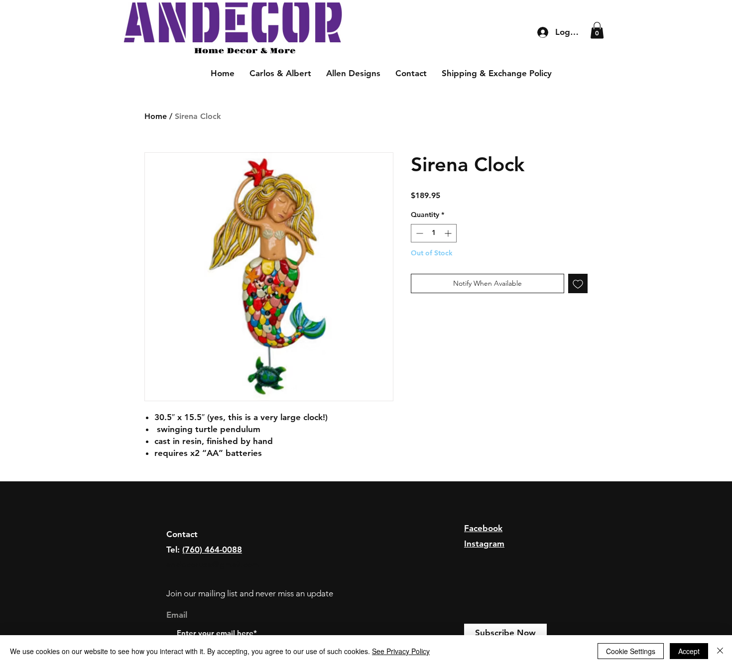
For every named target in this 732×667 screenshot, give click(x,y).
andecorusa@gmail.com (212, 564)
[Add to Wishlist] (578, 283)
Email (176, 615)
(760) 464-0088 (212, 550)
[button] (597, 30)
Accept (689, 651)
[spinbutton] (434, 233)
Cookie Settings (630, 651)
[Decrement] (418, 233)
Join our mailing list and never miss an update (249, 593)
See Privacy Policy (401, 651)
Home (155, 116)
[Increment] (449, 233)
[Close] (720, 651)
